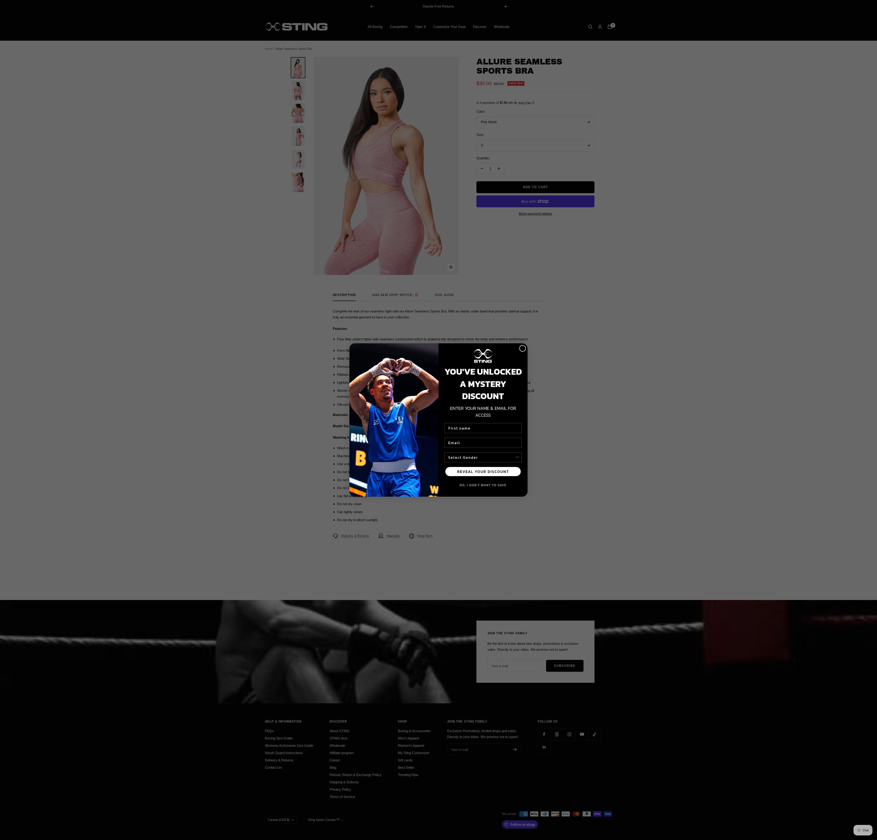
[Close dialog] (522, 348)
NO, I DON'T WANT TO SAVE (483, 485)
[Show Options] (517, 457)
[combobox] (481, 457)
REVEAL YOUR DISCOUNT (483, 471)
